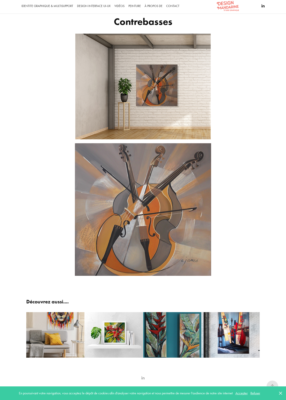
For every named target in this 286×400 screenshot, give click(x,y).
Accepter (241, 393)
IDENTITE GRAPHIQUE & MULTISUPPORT (47, 6)
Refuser (255, 393)
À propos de (153, 6)
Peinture (134, 6)
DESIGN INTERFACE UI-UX (94, 6)
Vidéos (119, 6)
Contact (172, 6)
